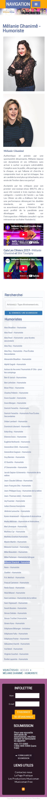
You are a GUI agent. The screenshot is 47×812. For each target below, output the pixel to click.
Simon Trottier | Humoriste (15, 618)
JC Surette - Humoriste (14, 462)
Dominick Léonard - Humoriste (17, 426)
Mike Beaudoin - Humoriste (15, 552)
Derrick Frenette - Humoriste (16, 408)
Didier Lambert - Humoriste (15, 421)
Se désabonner (23, 716)
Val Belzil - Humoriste (13, 649)
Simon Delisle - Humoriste (15, 613)
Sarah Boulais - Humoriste (15, 608)
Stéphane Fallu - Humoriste (16, 633)
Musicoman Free (24, 781)
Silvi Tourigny (25, 253)
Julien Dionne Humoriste (14, 506)
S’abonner (23, 712)
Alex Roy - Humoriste (13, 346)
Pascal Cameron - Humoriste (16, 582)
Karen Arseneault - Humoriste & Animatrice (22, 516)
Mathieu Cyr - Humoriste (14, 531)
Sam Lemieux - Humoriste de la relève (20, 598)
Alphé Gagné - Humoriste (15, 364)
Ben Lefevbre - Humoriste (15, 382)
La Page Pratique (23, 775)
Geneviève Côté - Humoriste (16, 447)
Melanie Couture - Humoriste (16, 547)
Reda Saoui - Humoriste (14, 587)
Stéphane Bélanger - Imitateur (17, 628)
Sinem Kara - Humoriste (14, 623)
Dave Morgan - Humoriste (15, 403)
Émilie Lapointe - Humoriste (16, 659)
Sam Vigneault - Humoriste (15, 603)
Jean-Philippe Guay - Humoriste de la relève (23, 490)
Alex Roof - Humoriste (13, 332)
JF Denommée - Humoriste (15, 467)
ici (34, 219)
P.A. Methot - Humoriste (14, 577)
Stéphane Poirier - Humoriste (16, 638)
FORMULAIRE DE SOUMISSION (25, 757)
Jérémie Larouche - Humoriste (17, 511)
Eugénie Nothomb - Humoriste (17, 441)
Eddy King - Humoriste (13, 431)
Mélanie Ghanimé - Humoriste (17, 562)
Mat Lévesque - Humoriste (15, 526)
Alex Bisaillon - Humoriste (15, 327)
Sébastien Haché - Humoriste (17, 644)
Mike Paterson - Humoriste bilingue (19, 557)
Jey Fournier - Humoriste (14, 501)
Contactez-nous (23, 772)
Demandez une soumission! (24, 313)
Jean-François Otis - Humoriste (17, 485)
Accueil (24, 670)
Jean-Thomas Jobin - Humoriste (18, 496)
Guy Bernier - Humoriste (14, 457)
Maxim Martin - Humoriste (15, 541)
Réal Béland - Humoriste (14, 593)
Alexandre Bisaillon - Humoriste (17, 359)
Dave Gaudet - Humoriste (15, 398)
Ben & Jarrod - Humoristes (15, 377)
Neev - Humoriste (11, 567)
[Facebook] (23, 789)
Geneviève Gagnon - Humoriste (17, 452)
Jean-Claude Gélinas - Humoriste (18, 480)
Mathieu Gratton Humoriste (16, 536)
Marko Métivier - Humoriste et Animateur (21, 521)
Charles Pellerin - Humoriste (16, 393)
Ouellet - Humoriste (12, 572)
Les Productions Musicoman (23, 778)
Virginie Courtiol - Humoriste (16, 654)
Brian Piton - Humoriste (14, 387)
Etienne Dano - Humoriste (15, 436)
